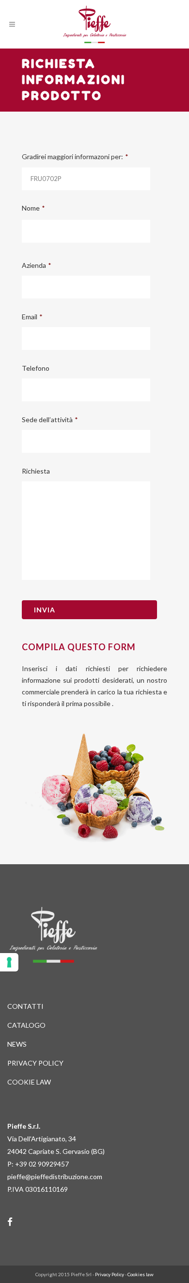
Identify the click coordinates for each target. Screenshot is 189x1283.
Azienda (36, 265)
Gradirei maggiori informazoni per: (75, 156)
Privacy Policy (109, 1274)
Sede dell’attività (50, 419)
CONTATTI (25, 1006)
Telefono (35, 368)
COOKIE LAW (29, 1082)
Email (32, 317)
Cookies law (140, 1274)
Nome (33, 208)
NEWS (17, 1044)
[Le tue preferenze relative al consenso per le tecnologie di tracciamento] (9, 962)
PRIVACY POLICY (35, 1063)
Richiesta (36, 471)
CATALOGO (26, 1025)
